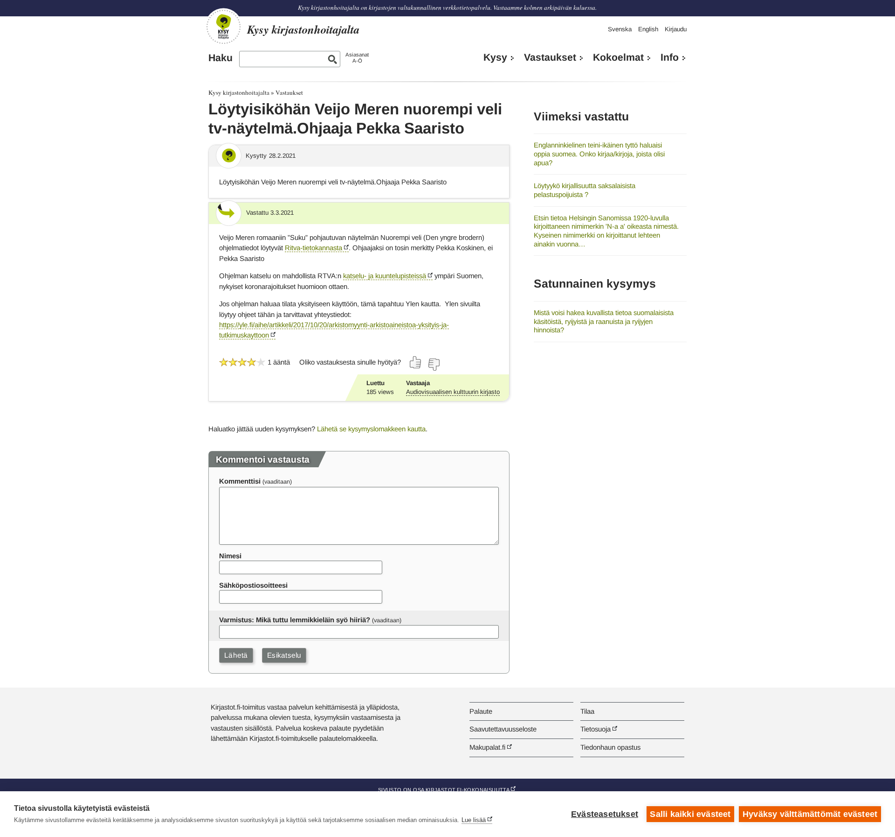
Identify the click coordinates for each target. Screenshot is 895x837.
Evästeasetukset (604, 814)
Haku (220, 57)
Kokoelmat (618, 57)
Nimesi (230, 556)
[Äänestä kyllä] (416, 362)
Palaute (480, 711)
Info (670, 57)
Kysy (495, 57)
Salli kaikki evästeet (690, 814)
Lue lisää (473, 819)
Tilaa (587, 711)
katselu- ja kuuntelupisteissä (384, 276)
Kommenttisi (240, 481)
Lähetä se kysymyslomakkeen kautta (371, 429)
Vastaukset (550, 57)
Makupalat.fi (487, 747)
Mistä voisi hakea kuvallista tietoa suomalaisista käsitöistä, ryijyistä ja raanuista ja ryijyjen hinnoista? (604, 321)
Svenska (620, 29)
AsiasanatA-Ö (357, 57)
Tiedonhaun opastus (610, 747)
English (648, 29)
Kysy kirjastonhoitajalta (238, 92)
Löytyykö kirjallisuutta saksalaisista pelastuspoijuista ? (584, 190)
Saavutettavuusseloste (503, 729)
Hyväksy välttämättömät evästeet (810, 814)
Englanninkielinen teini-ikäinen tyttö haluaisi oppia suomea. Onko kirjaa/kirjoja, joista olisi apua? (599, 153)
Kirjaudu (676, 29)
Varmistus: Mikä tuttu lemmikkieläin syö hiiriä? (294, 620)
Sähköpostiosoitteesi (253, 585)
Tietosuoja (595, 729)
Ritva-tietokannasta (313, 248)
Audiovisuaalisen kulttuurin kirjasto (453, 391)
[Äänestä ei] (433, 365)
